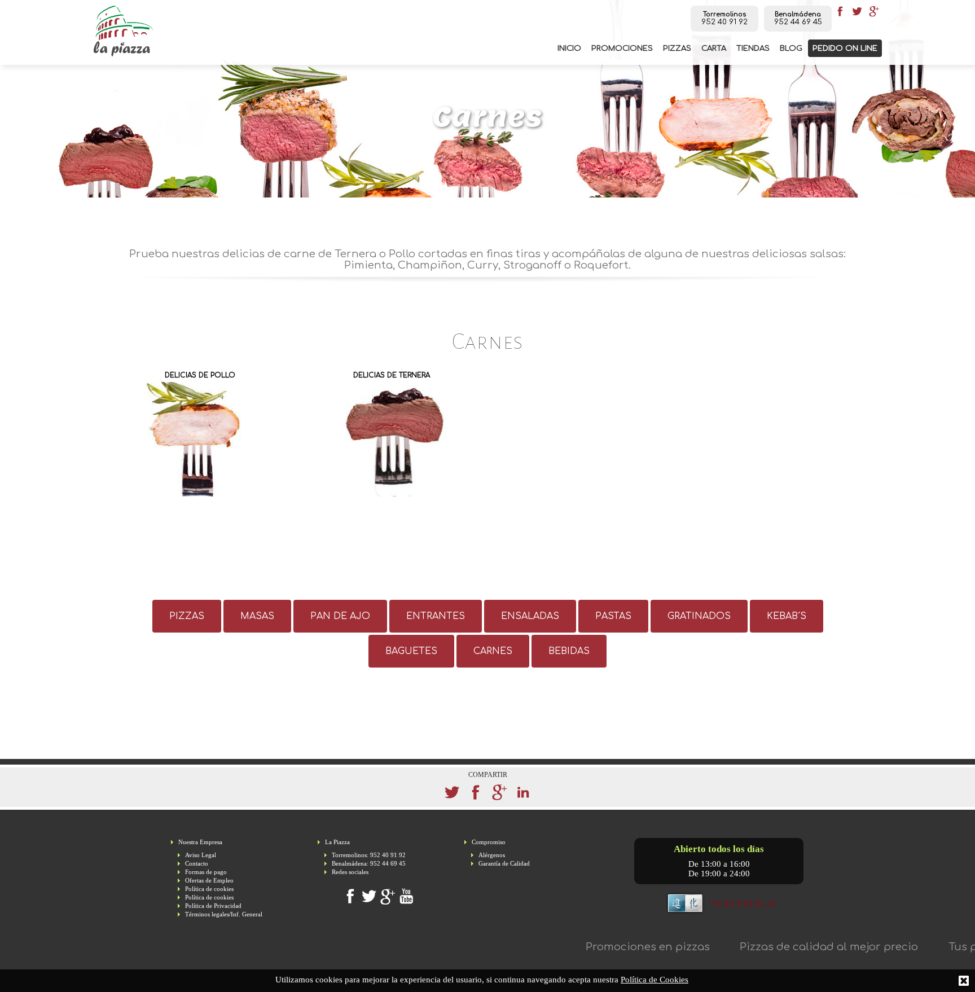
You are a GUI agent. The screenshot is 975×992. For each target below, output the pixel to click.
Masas (257, 616)
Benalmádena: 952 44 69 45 (369, 864)
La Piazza (337, 842)
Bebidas (569, 651)
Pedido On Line (845, 48)
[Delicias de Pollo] (199, 432)
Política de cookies (209, 889)
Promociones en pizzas (614, 947)
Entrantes (435, 616)
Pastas (613, 616)
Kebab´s (786, 616)
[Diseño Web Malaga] (719, 913)
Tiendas (753, 48)
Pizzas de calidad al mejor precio (796, 947)
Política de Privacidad (213, 906)
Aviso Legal (200, 855)
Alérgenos (491, 855)
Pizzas (677, 48)
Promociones (622, 48)
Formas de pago (206, 872)
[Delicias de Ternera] (391, 432)
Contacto (196, 864)
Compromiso (489, 842)
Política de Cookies (654, 979)
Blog (791, 48)
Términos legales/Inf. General (223, 914)
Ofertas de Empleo (209, 880)
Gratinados (699, 616)
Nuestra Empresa (200, 842)
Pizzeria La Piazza (124, 31)
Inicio (569, 48)
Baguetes (411, 651)
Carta (713, 48)
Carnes (492, 651)
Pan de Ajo (340, 616)
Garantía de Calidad (504, 864)
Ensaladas (530, 616)
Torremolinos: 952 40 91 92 (369, 855)
